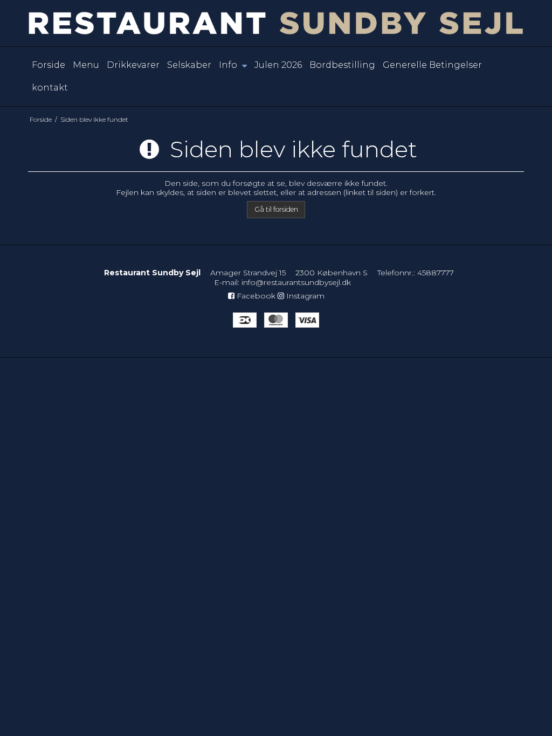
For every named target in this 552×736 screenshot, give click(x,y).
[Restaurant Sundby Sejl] (276, 23)
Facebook (254, 296)
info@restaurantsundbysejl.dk (296, 282)
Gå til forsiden (276, 209)
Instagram (304, 296)
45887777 (435, 272)
